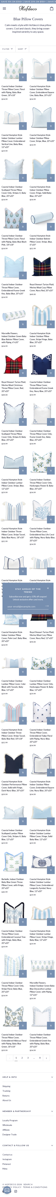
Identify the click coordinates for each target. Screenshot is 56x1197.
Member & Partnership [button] (16, 1111)
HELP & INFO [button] (9, 1077)
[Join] (46, 606)
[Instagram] (15, 1191)
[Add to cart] (23, 77)
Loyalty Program (10, 1120)
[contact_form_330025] (7, 1190)
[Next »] (46, 1058)
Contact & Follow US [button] (15, 1145)
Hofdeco (10, 1184)
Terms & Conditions (35, 1187)
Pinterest (6, 1164)
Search (28, 1184)
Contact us (7, 1154)
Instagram (7, 1159)
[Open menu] (7, 9)
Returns (5, 1095)
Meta (4, 1168)
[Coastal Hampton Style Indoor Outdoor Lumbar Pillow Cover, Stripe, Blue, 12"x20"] (14, 462)
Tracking (6, 1091)
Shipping (6, 1086)
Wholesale (7, 1125)
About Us (6, 1100)
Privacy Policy (11, 1187)
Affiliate (5, 1130)
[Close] (49, 587)
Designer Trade (9, 1134)
